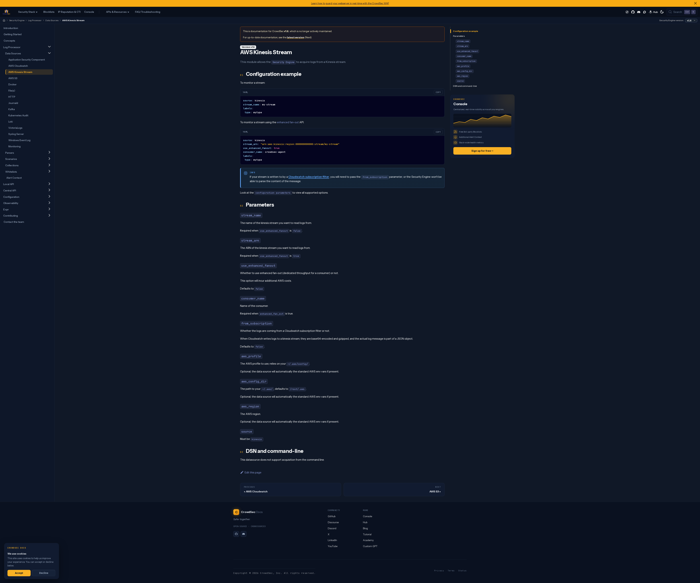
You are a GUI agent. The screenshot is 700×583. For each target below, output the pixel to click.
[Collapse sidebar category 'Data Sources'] (49, 53)
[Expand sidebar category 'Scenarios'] (49, 159)
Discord (332, 528)
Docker (12, 84)
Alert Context (14, 177)
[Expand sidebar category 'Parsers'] (49, 152)
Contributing (10, 215)
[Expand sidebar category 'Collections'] (49, 165)
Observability (10, 203)
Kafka (11, 109)
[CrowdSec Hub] (653, 12)
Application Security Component (26, 59)
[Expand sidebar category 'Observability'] (49, 203)
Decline (43, 573)
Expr (6, 209)
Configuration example (465, 31)
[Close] (695, 3)
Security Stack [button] (26, 11)
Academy (368, 540)
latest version (295, 37)
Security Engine (16, 20)
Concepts (9, 40)
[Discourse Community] (645, 12)
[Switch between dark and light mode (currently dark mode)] (662, 12)
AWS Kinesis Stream (20, 71)
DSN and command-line (465, 85)
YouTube (332, 546)
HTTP (11, 96)
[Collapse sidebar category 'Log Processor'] (49, 47)
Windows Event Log (19, 140)
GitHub (331, 516)
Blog (365, 528)
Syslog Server (16, 133)
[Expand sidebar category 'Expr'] (49, 209)
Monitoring (14, 146)
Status (462, 570)
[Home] (4, 20)
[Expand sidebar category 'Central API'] (49, 190)
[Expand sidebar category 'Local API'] (49, 184)
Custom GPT (370, 546)
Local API (8, 184)
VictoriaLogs (15, 127)
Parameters (459, 36)
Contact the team (14, 221)
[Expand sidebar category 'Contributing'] (49, 215)
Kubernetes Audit (18, 115)
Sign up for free (481, 150)
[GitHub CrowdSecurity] (633, 12)
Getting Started (13, 34)
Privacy (439, 570)
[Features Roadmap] (627, 12)
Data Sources (52, 20)
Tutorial (367, 534)
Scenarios (11, 159)
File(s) (11, 90)
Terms (451, 570)
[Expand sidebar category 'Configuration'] (49, 196)
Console (89, 11)
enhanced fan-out (288, 122)
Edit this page (253, 472)
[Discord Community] (639, 12)
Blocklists (49, 11)
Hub (365, 522)
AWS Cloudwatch (18, 65)
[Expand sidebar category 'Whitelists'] (49, 171)
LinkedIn (332, 540)
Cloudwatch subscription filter (308, 176)
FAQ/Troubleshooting (147, 11)
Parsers (9, 152)
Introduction (11, 27)
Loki (10, 121)
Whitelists (11, 171)
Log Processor (35, 20)
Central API (9, 190)
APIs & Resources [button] (116, 11)
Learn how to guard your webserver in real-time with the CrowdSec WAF (350, 3)
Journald (13, 102)
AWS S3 (12, 78)
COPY (438, 92)
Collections (12, 165)
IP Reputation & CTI (69, 11)
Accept (19, 573)
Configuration (11, 196)
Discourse (333, 522)
